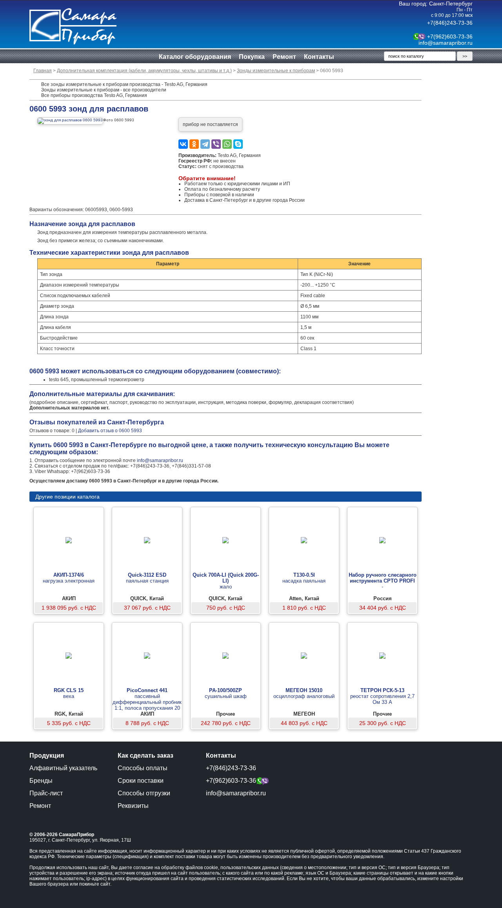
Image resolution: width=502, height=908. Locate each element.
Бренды (41, 780)
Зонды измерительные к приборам (276, 70)
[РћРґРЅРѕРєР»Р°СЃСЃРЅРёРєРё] (194, 144)
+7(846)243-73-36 (450, 23)
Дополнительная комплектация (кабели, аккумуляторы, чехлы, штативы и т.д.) (144, 70)
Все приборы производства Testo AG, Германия (94, 95)
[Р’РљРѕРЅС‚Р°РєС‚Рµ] (183, 144)
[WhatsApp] (227, 144)
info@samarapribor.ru (445, 43)
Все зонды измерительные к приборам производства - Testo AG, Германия (124, 84)
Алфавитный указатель (63, 768)
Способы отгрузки (144, 793)
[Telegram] (205, 144)
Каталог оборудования (195, 56)
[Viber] (216, 144)
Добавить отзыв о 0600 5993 (110, 430)
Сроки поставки (141, 780)
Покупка (252, 56)
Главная (42, 70)
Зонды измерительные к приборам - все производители (103, 90)
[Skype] (238, 144)
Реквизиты (133, 805)
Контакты (319, 56)
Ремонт (284, 56)
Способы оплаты (142, 768)
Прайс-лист (46, 793)
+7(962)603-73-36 (450, 36)
